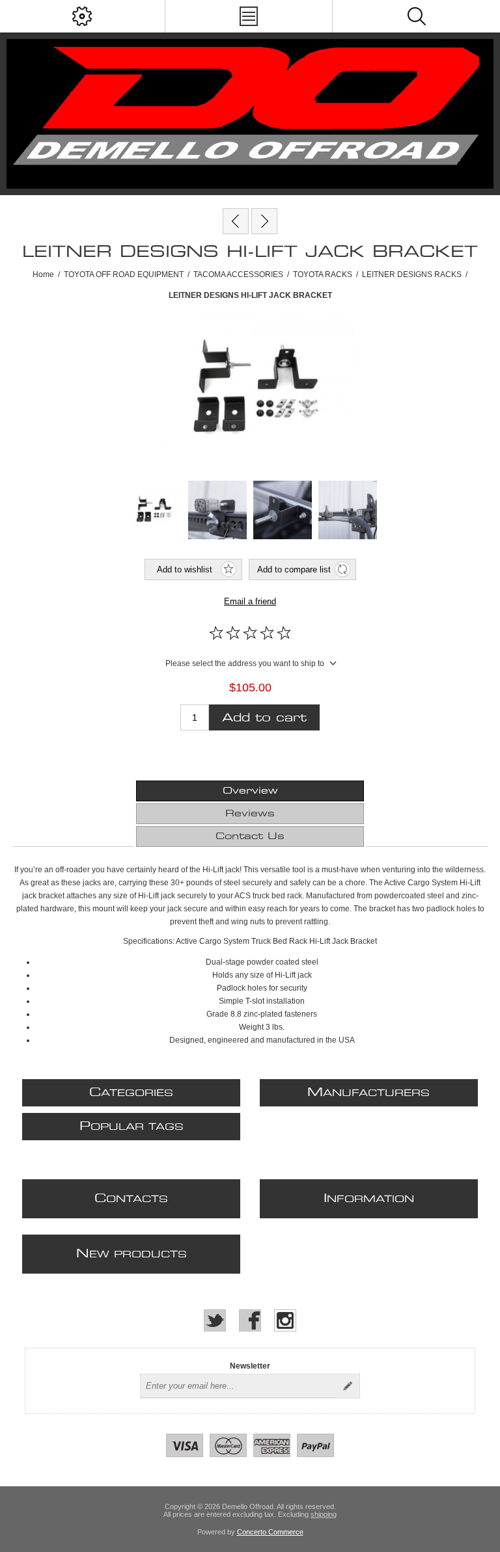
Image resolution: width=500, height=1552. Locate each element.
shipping (324, 1514)
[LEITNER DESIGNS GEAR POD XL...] (236, 221)
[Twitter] (214, 1320)
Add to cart (264, 717)
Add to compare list (294, 569)
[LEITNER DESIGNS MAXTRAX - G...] (264, 221)
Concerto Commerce (270, 1532)
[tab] (250, 791)
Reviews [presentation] (250, 813)
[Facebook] (250, 1320)
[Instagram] (285, 1320)
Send (347, 1386)
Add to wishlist (184, 569)
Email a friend (250, 601)
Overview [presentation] (250, 791)
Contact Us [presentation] (250, 836)
